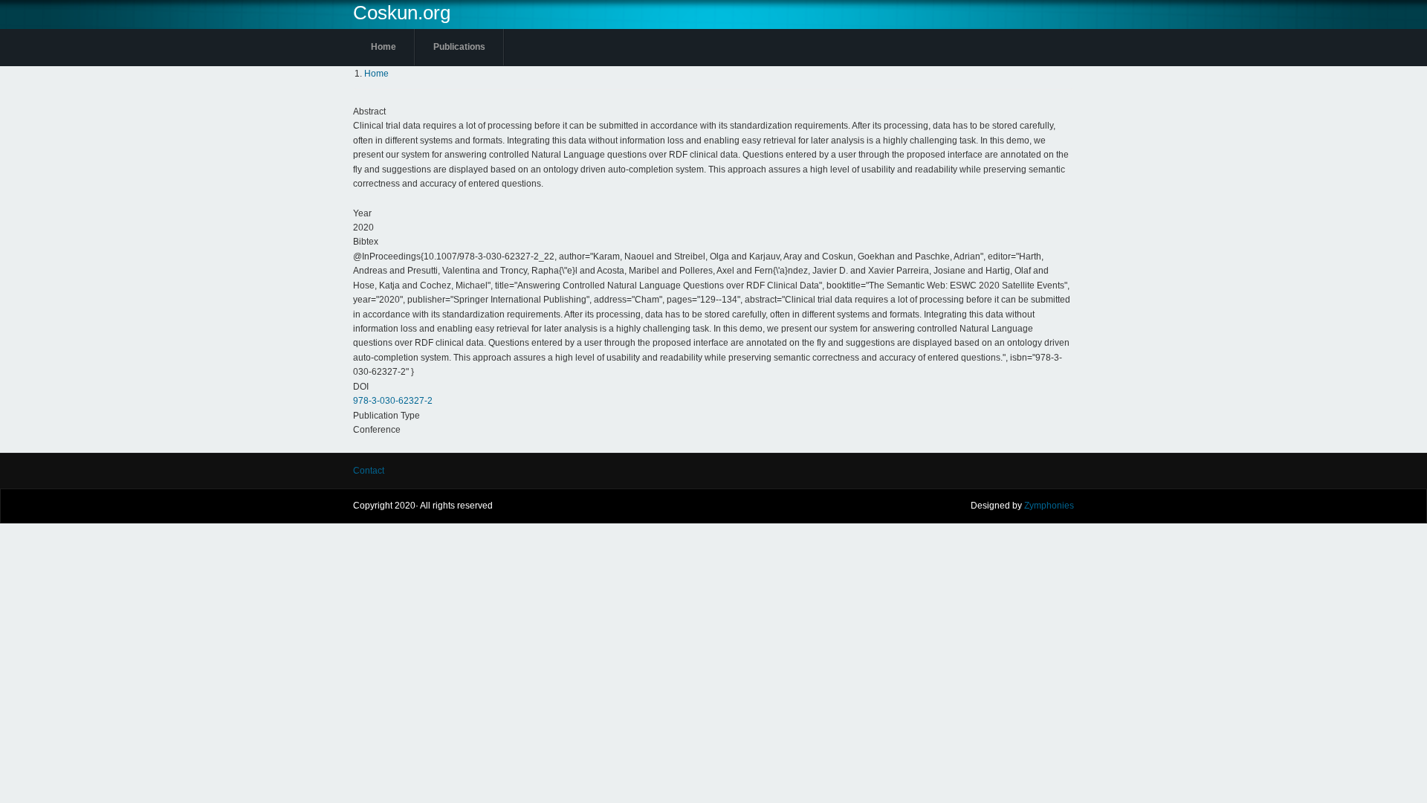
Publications (459, 47)
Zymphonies (1049, 505)
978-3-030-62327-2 (393, 401)
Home (383, 47)
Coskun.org (401, 12)
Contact (368, 470)
